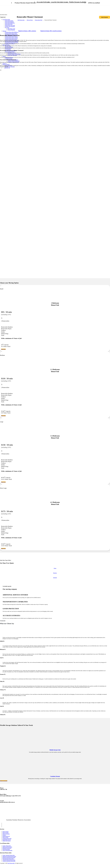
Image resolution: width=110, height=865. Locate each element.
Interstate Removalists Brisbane (11, 34)
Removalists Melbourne (10, 22)
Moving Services (6, 44)
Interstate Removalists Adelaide (11, 36)
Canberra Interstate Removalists (9, 861)
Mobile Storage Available (77, 2)
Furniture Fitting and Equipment (14, 54)
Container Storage (8, 58)
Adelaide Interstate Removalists (9, 859)
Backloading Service (7, 839)
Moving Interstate (6, 833)
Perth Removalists (6, 849)
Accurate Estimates (43, 2)
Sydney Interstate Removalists (9, 855)
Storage (4, 56)
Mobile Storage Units (55, 750)
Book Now (3, 349)
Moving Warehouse (9, 47)
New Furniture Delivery (10, 51)
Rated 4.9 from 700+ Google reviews (51, 31)
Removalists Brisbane (9, 21)
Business (55, 573)
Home (55, 568)
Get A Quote (104, 17)
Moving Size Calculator (10, 66)
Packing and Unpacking (10, 26)
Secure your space (3, 780)
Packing (4, 835)
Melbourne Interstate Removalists (9, 856)
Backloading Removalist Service (11, 42)
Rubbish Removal (6, 836)
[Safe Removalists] (27, 14)
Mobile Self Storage (7, 840)
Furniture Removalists (7, 838)
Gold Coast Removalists (7, 850)
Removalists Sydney (9, 20)
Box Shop (7, 27)
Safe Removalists (11, 863)
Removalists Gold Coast (10, 25)
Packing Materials (11, 29)
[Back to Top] (0, 864)
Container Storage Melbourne (14, 60)
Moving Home (5, 831)
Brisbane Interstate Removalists (9, 857)
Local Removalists (6, 19)
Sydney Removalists (7, 845)
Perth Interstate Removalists (8, 858)
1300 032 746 (7, 67)
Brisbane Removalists (7, 848)
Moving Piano (5, 837)
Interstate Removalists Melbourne (12, 32)
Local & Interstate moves (59, 2)
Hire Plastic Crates (11, 28)
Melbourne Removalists (7, 846)
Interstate (4, 31)
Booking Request (6, 64)
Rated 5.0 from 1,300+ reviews (27, 31)
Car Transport (8, 49)
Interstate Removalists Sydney (11, 33)
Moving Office (6, 832)
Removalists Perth (8, 24)
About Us (4, 63)
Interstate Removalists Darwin (11, 39)
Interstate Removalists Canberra (11, 37)
